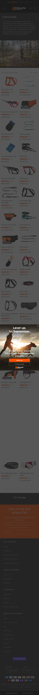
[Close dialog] (38, 326)
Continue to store (19, 364)
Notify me (19, 360)
